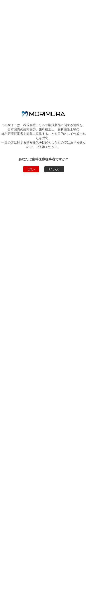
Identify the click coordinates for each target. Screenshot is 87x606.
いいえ (54, 169)
